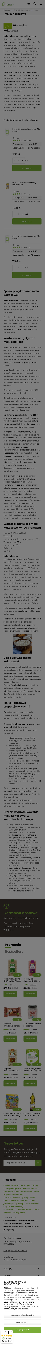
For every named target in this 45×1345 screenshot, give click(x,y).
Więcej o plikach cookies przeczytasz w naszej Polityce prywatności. (21, 1307)
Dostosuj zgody (22, 1322)
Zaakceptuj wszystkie (22, 1330)
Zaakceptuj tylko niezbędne (22, 1315)
